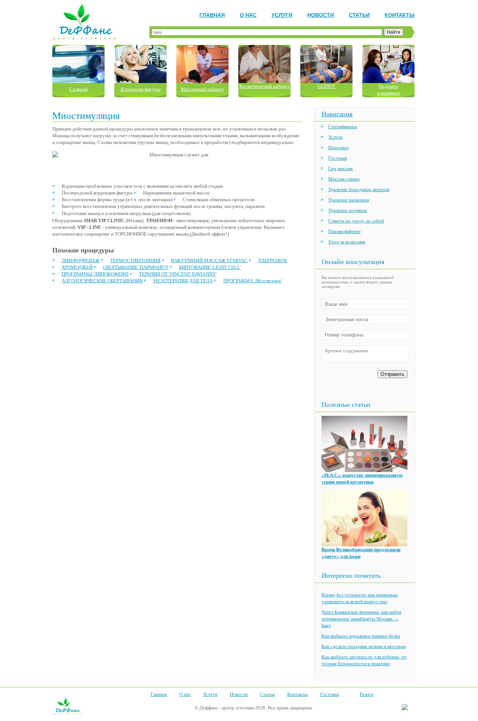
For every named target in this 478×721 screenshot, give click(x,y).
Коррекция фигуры (141, 89)
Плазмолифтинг (344, 231)
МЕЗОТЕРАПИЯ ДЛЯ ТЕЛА (183, 280)
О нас (248, 15)
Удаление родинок (347, 210)
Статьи (359, 15)
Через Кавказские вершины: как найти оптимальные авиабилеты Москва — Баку (361, 618)
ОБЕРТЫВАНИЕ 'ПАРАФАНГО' (135, 267)
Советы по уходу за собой (356, 221)
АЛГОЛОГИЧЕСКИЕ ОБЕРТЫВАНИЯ (102, 280)
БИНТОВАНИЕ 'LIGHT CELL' (210, 267)
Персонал (338, 147)
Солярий (78, 89)
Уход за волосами (346, 242)
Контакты (400, 15)
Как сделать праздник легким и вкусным (364, 646)
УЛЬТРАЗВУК (272, 260)
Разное (367, 694)
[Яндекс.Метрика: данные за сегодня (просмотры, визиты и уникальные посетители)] (405, 707)
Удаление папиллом (348, 200)
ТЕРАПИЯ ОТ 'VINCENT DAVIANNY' (178, 274)
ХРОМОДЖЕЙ (77, 267)
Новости (320, 15)
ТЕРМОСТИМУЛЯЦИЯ (135, 260)
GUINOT (326, 86)
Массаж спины (344, 179)
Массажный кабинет (202, 89)
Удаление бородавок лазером (358, 189)
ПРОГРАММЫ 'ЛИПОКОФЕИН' (95, 274)
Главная (212, 15)
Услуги (281, 15)
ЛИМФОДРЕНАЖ (81, 260)
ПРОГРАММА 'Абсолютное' (252, 280)
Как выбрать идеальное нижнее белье (361, 636)
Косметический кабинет (264, 86)
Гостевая (337, 158)
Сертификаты (342, 126)
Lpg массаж (340, 168)
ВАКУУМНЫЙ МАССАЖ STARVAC (209, 260)
